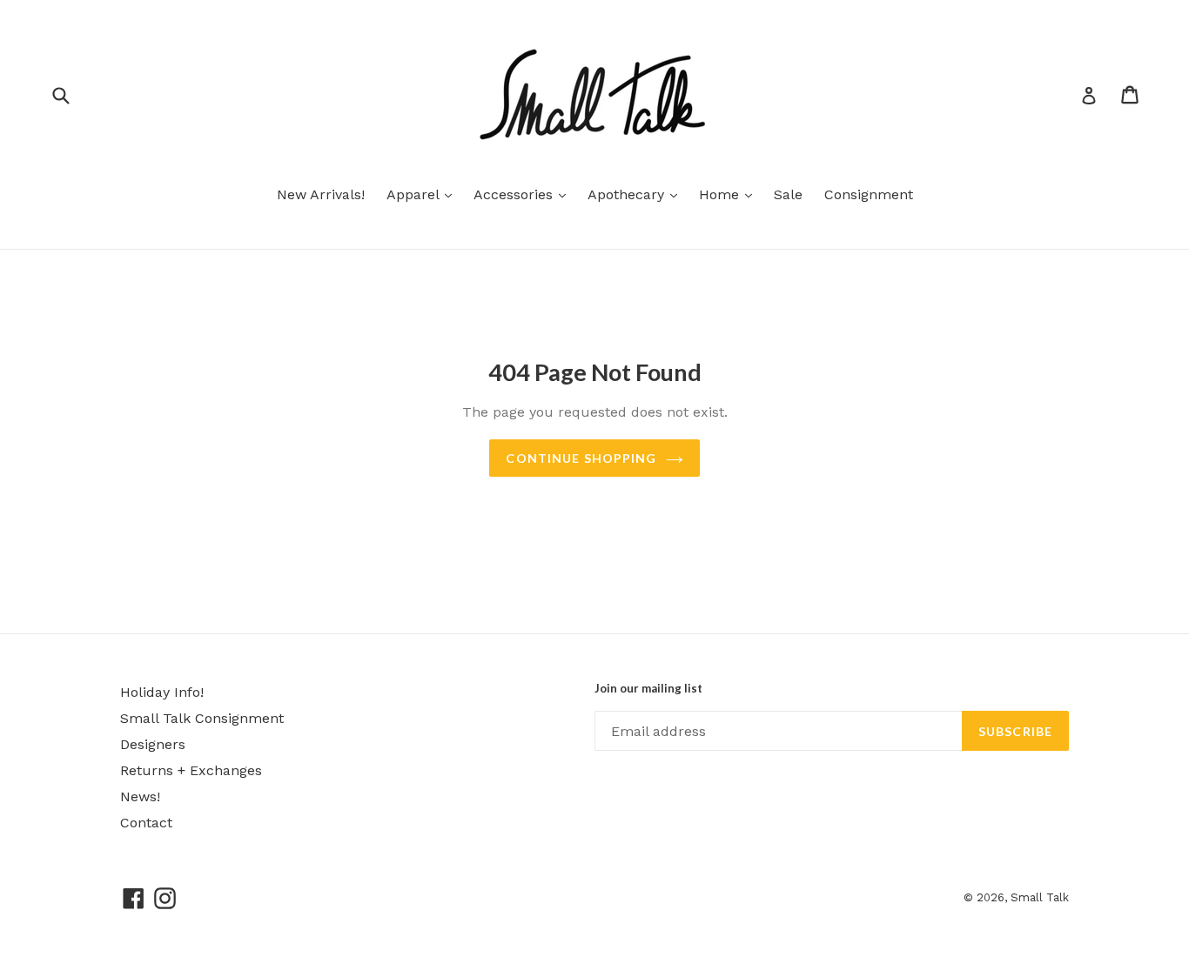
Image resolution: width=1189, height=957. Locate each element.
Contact (146, 822)
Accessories (524, 194)
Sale (788, 194)
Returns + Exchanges (191, 770)
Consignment (868, 194)
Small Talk (1040, 897)
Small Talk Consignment (202, 718)
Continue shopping (581, 458)
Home (730, 194)
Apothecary (637, 194)
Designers (152, 744)
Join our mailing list (648, 688)
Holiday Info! (162, 692)
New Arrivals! (321, 194)
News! (140, 796)
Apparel (423, 194)
